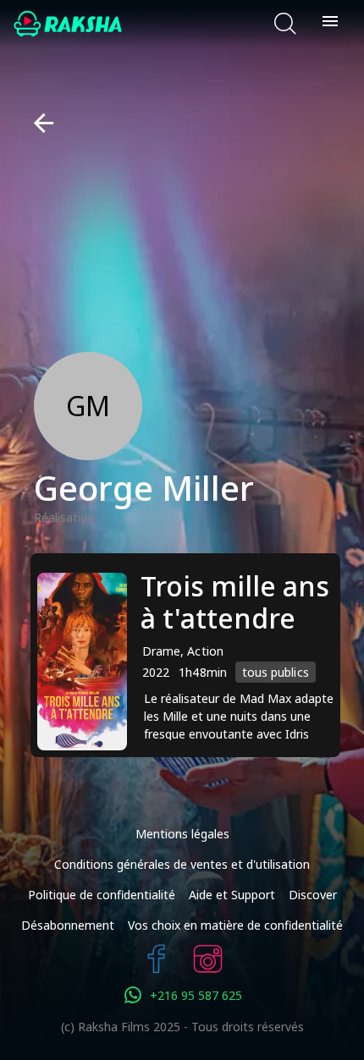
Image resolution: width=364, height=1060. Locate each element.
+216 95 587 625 (196, 995)
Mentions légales (182, 834)
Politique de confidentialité (101, 895)
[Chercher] (285, 24)
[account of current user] (330, 23)
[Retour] (36, 123)
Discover (313, 895)
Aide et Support (232, 895)
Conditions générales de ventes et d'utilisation (182, 864)
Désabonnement (67, 925)
